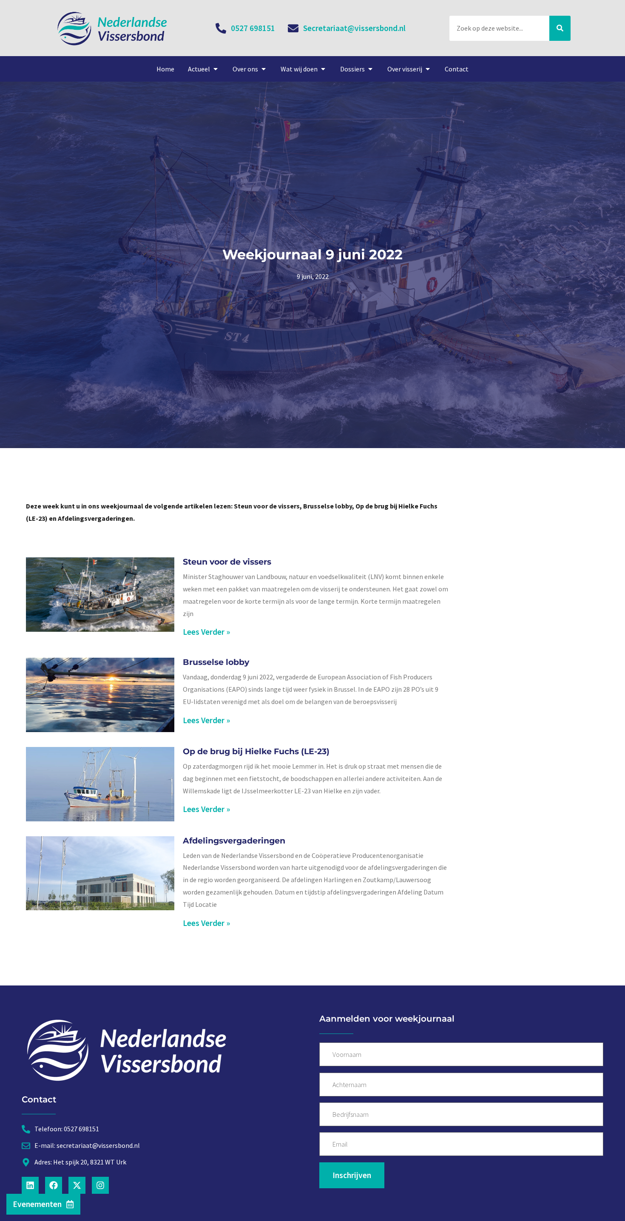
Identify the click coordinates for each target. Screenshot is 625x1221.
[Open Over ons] (263, 69)
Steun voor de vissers (227, 562)
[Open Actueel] (215, 69)
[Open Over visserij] (427, 69)
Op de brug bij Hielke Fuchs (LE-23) (256, 751)
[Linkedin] (30, 1185)
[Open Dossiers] (370, 69)
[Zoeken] (560, 28)
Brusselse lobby (216, 662)
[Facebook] (53, 1185)
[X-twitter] (76, 1185)
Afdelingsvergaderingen (234, 840)
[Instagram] (100, 1185)
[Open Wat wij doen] (323, 69)
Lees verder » (206, 632)
